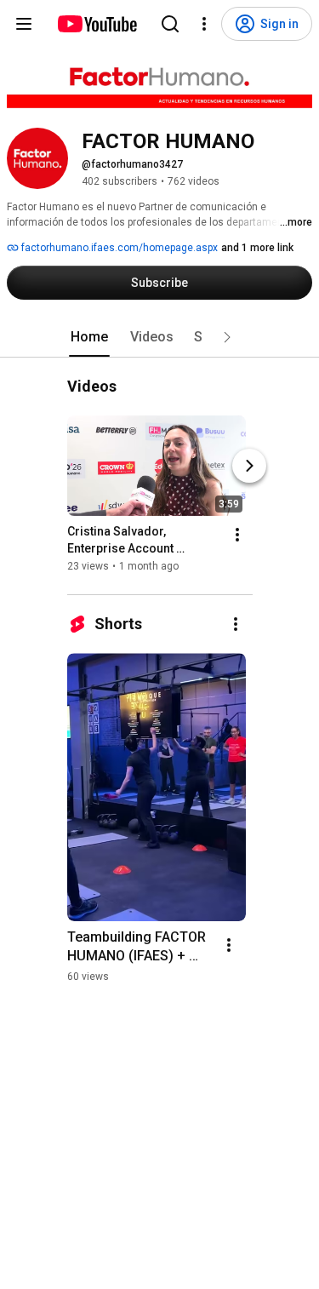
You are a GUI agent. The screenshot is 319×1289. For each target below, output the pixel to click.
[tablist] (160, 337)
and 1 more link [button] (257, 248)
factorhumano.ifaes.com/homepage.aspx (118, 248)
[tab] (89, 337)
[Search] (170, 24)
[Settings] (204, 24)
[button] (227, 337)
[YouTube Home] (96, 24)
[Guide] (24, 24)
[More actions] (237, 535)
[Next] (249, 466)
